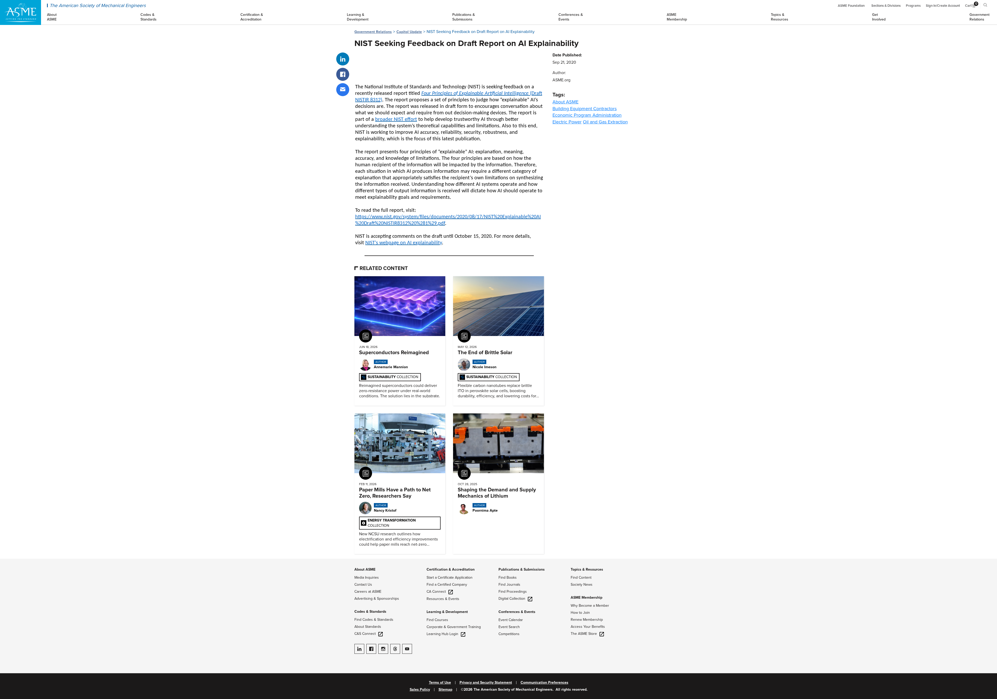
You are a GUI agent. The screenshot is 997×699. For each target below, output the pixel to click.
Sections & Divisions (886, 6)
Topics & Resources (587, 569)
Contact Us (363, 584)
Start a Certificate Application (450, 577)
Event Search (509, 627)
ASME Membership (586, 597)
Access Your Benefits (588, 626)
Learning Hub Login (442, 634)
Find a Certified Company (447, 584)
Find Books (507, 577)
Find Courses (437, 620)
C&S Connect (365, 633)
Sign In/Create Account (943, 6)
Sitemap (445, 689)
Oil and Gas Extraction (605, 122)
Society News (581, 584)
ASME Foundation (851, 6)
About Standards (367, 626)
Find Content (581, 577)
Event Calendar (510, 620)
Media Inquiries (366, 577)
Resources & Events (443, 599)
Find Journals (509, 584)
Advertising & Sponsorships (376, 598)
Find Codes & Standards (373, 619)
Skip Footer (10, 561)
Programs (913, 6)
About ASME (565, 102)
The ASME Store (584, 633)
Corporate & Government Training (454, 627)
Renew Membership (587, 619)
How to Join (580, 612)
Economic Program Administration (587, 115)
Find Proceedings (512, 591)
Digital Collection (511, 598)
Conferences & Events (516, 612)
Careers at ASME (367, 591)
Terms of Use (440, 682)
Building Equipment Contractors (585, 108)
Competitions (509, 634)
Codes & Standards (370, 611)
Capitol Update (409, 32)
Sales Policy (420, 689)
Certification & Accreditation (451, 569)
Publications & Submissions (521, 569)
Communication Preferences (544, 682)
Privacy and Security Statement (486, 682)
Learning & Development (447, 612)
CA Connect (436, 591)
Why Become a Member (590, 605)
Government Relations (373, 32)
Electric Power (567, 122)
